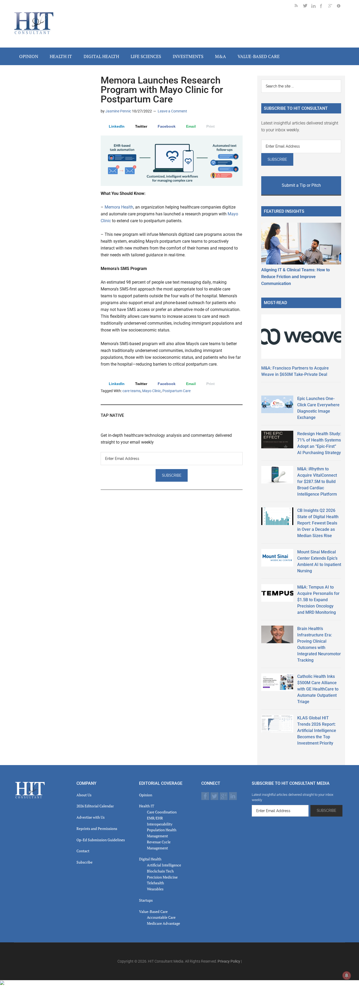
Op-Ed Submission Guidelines (100, 839)
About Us (83, 794)
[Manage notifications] (346, 975)
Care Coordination (162, 811)
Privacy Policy (229, 961)
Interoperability (159, 824)
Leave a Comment (172, 111)
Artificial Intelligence (164, 865)
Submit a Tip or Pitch (301, 185)
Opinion (145, 794)
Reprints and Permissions (96, 828)
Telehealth (155, 882)
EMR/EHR (155, 817)
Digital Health (150, 858)
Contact (82, 850)
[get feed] (299, 6)
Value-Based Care (153, 911)
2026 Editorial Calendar (95, 805)
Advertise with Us (90, 817)
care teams (131, 391)
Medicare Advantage (163, 923)
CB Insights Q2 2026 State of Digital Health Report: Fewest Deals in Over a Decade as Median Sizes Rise (318, 523)
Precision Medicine (162, 877)
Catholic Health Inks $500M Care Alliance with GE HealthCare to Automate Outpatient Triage (318, 689)
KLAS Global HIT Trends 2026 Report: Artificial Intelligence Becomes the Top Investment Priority (316, 730)
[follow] (307, 6)
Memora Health (119, 207)
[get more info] (341, 6)
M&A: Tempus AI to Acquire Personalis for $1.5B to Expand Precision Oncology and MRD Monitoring (318, 600)
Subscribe (84, 862)
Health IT (146, 805)
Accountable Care (161, 917)
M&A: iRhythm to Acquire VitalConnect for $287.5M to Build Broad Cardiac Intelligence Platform (317, 481)
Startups (146, 900)
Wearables (155, 888)
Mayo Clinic (151, 391)
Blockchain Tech (160, 871)
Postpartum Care (176, 391)
